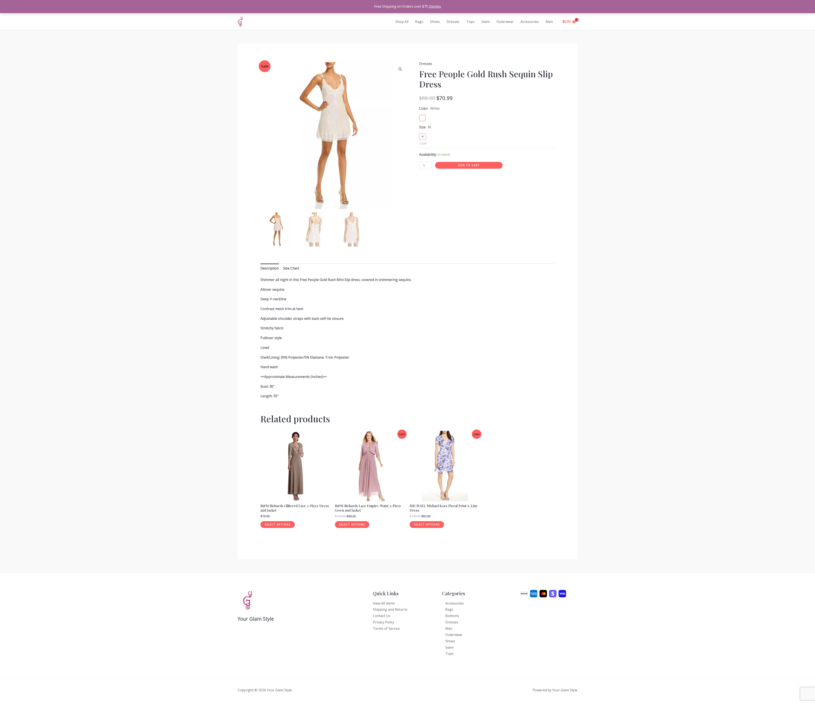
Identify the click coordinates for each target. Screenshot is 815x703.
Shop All (401, 21)
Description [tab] (269, 268)
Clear (423, 143)
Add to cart (469, 165)
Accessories (529, 21)
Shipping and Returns (390, 609)
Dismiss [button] (435, 6)
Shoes (435, 21)
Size (425, 127)
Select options (278, 524)
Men (549, 21)
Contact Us (381, 615)
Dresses (453, 21)
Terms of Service (386, 628)
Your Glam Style (262, 21)
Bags (419, 21)
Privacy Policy (383, 622)
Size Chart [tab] (291, 268)
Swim (485, 21)
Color (429, 108)
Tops (470, 21)
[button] (400, 69)
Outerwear (505, 21)
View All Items (384, 603)
